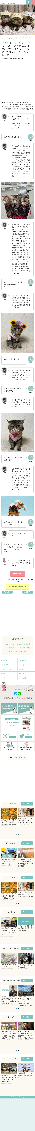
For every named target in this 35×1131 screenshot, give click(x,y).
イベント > (22, 674)
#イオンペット (10, 644)
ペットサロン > (6, 665)
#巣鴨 (28, 648)
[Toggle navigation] (33, 2)
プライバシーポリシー (19, 1096)
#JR (17, 644)
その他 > (4, 678)
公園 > (3, 674)
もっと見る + (27, 803)
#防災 (21, 644)
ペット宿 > (4, 660)
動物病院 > (22, 660)
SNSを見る (16, 574)
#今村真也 (10, 648)
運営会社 (13, 1096)
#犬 (24, 648)
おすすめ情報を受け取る (17, 587)
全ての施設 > (23, 678)
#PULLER (18, 648)
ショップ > (22, 669)
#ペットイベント (14, 651)
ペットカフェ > (6, 669)
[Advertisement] (17, 81)
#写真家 (23, 651)
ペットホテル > (23, 665)
